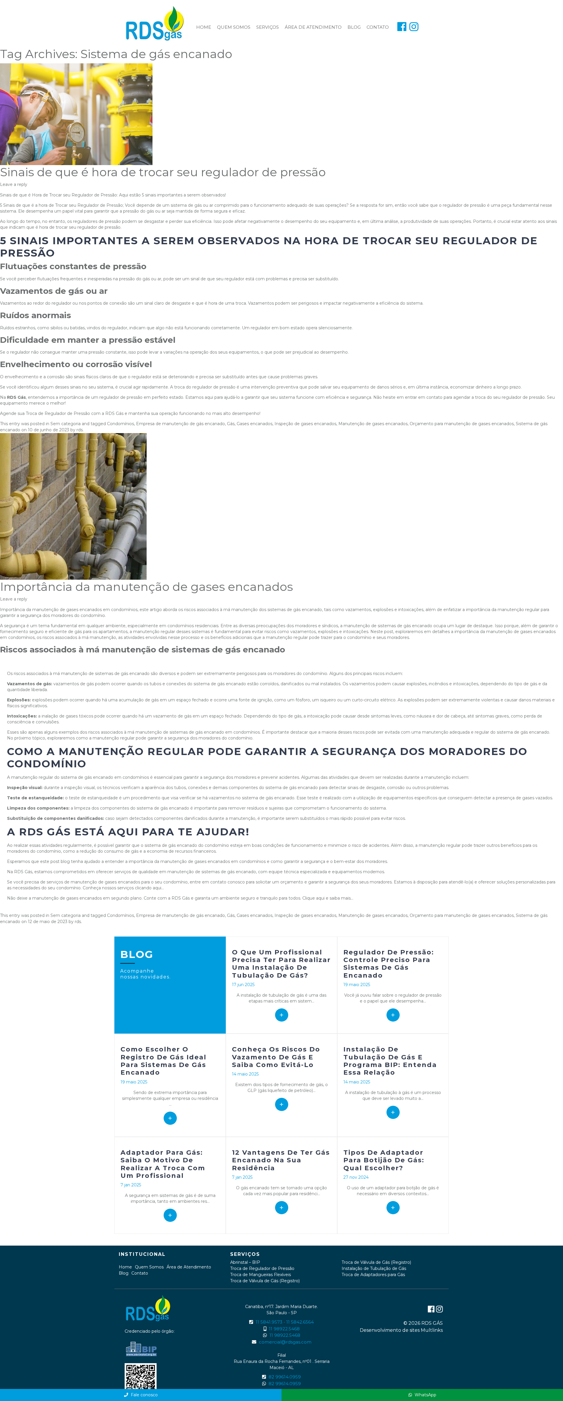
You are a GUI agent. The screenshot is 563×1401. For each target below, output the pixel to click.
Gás (231, 423)
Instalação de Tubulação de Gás (374, 1268)
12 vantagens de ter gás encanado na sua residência (281, 1160)
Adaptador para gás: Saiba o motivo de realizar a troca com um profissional (163, 1164)
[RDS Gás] (156, 23)
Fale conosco (144, 1394)
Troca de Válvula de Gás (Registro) (265, 1280)
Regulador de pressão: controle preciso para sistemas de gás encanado (388, 963)
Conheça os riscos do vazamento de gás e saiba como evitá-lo (276, 1057)
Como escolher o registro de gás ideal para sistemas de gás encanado (163, 1060)
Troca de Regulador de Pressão (262, 1268)
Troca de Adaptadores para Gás (373, 1274)
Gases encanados (254, 423)
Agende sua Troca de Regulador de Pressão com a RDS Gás (61, 413)
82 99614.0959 (285, 1377)
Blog (354, 27)
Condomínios (120, 423)
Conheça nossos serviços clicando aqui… (123, 888)
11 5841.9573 (269, 1322)
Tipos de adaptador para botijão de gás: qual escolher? (383, 1160)
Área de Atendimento (313, 27)
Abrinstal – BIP (245, 1262)
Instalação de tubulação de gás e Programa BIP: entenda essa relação (390, 1060)
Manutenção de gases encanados (373, 423)
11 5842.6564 (300, 1322)
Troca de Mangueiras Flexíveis (260, 1274)
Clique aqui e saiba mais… (327, 898)
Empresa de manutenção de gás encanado (180, 423)
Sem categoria (65, 423)
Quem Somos (233, 27)
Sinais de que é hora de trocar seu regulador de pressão (163, 172)
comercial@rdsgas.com (285, 1342)
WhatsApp (424, 1394)
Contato (378, 27)
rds (80, 429)
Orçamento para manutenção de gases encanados (462, 423)
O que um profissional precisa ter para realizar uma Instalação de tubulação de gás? (281, 963)
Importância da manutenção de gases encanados (146, 586)
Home (203, 27)
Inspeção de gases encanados (305, 423)
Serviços (267, 27)
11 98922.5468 (284, 1329)
